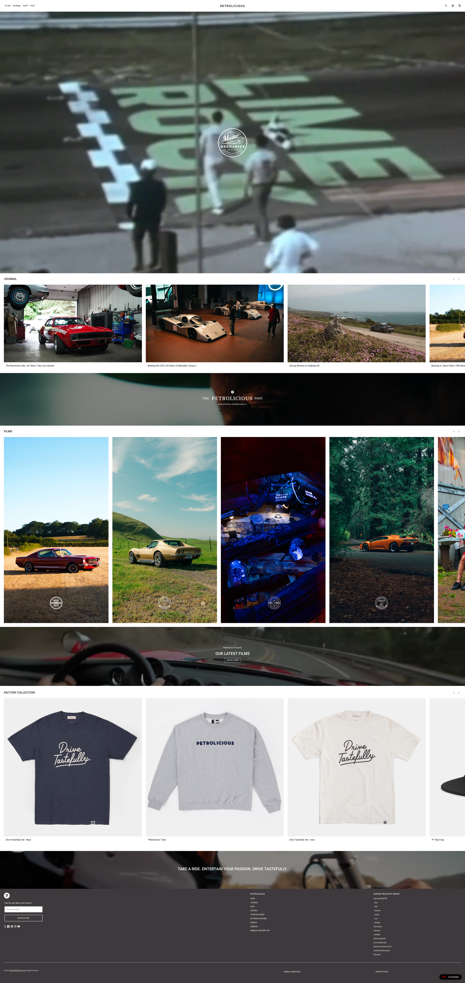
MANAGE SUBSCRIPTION (259, 931)
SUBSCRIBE (23, 918)
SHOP (25, 6)
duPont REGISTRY (380, 899)
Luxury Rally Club (380, 943)
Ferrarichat (378, 927)
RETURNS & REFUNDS (258, 919)
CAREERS (254, 927)
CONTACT (254, 911)
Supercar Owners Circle (382, 947)
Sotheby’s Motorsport (382, 951)
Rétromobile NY (380, 939)
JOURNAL (16, 6)
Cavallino (377, 935)
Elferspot (377, 955)
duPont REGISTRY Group (17, 970)
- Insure (376, 915)
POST (32, 6)
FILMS (8, 6)
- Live (376, 919)
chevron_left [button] (453, 279)
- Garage (377, 923)
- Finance (377, 911)
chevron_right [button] (458, 279)
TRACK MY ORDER (257, 915)
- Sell (375, 907)
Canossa (377, 931)
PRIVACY (253, 923)
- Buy (375, 903)
